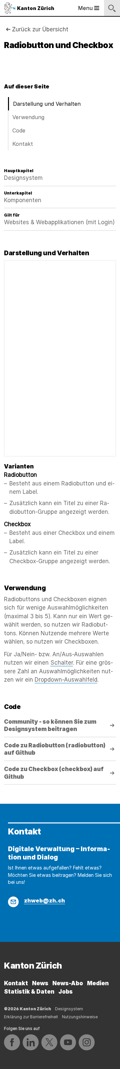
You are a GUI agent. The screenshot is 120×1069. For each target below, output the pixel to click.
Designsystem (69, 1008)
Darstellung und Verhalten (47, 103)
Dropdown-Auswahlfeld (66, 679)
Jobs (65, 991)
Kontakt (22, 143)
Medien (98, 983)
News (40, 983)
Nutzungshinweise (80, 1016)
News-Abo (67, 983)
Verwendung (28, 117)
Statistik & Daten (29, 991)
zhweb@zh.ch (44, 900)
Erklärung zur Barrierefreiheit (31, 1016)
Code (18, 130)
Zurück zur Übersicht (40, 29)
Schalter (61, 662)
